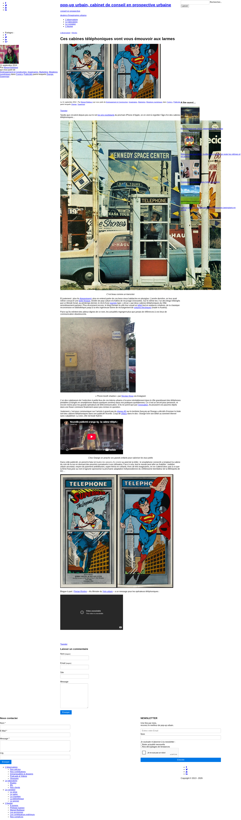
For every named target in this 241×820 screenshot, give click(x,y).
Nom (65, 654)
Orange (50, 74)
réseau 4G (121, 411)
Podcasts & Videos (18, 776)
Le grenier (14, 801)
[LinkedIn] (6, 10)
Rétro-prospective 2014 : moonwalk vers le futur (202, 129)
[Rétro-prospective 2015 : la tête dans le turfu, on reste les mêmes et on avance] (190, 150)
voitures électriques (142, 307)
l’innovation (143, 405)
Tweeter (63, 111)
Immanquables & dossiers (21, 774)
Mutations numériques (154, 102)
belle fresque (84, 301)
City (2, 753)
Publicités (28, 74)
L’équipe (69, 26)
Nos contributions (18, 772)
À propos (14, 805)
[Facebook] (5, 3)
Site (62, 672)
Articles (74, 33)
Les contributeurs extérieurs (22, 814)
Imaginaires (33, 72)
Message (64, 682)
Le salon (14, 794)
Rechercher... (216, 2)
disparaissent (86, 298)
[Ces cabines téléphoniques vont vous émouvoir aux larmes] (110, 98)
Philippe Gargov (17, 808)
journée (113, 303)
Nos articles (15, 769)
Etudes (13, 783)
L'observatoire (65, 33)
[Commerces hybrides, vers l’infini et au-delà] (190, 178)
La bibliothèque (17, 799)
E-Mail (3, 731)
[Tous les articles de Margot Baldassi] (9, 63)
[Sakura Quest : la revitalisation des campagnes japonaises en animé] (190, 203)
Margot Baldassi (11, 67)
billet (140, 305)
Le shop (13, 792)
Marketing (43, 72)
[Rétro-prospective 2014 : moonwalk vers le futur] (190, 124)
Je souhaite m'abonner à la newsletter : (158, 742)
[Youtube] (6, 8)
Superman (4, 76)
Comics (19, 74)
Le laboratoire (71, 22)
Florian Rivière (80, 591)
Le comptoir (70, 24)
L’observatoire (71, 20)
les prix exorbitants (106, 115)
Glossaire (14, 778)
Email (65, 663)
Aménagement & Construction (13, 72)
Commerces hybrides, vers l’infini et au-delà (200, 182)
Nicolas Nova (127, 396)
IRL (11, 785)
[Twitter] (6, 5)
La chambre (15, 796)
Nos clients (15, 787)
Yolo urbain (108, 591)
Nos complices (16, 817)
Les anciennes (16, 812)
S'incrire (180, 760)
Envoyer (5, 762)
